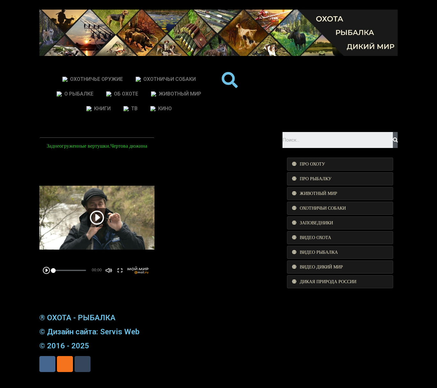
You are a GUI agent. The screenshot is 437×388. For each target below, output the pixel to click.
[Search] (395, 140)
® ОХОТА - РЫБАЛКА (77, 317)
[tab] (340, 164)
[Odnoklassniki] (65, 364)
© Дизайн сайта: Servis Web (89, 331)
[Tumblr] (83, 364)
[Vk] (47, 364)
